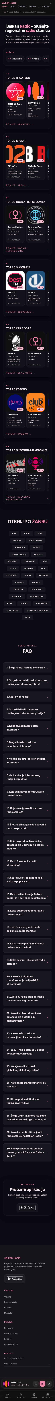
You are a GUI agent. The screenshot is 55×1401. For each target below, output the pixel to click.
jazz (27, 618)
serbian (17, 540)
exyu (10, 604)
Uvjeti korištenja (11, 1333)
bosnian (12, 561)
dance (36, 547)
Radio (12, 6)
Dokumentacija (10, 1302)
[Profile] (51, 3)
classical (18, 589)
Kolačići (7, 1339)
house (27, 575)
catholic (11, 575)
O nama (7, 1297)
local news (35, 540)
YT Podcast (44, 6)
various (38, 554)
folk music (42, 604)
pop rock (17, 596)
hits (45, 561)
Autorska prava (11, 1344)
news (13, 568)
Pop (14, 533)
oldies (24, 604)
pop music (37, 589)
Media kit (8, 1313)
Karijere (7, 1307)
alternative (36, 596)
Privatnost (8, 1328)
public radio (19, 554)
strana (36, 582)
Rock (27, 533)
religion (44, 575)
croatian (30, 561)
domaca (19, 582)
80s (43, 568)
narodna (20, 547)
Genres (32, 6)
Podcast (22, 6)
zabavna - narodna (37, 611)
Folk (40, 533)
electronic (13, 611)
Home (4, 6)
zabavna (28, 568)
